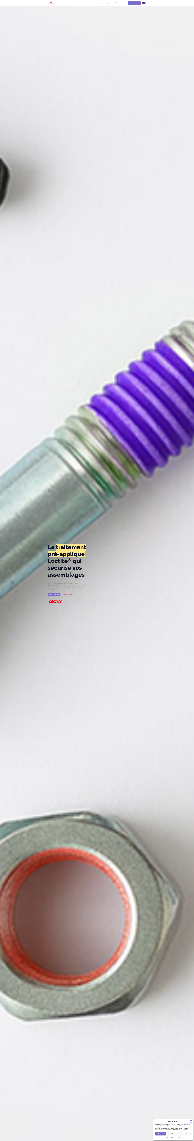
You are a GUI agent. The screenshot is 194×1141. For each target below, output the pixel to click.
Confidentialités (177, 1137)
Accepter (160, 1134)
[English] (143, 3)
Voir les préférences (185, 1134)
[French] (145, 3)
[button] (191, 1121)
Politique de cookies (169, 1137)
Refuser (173, 1134)
